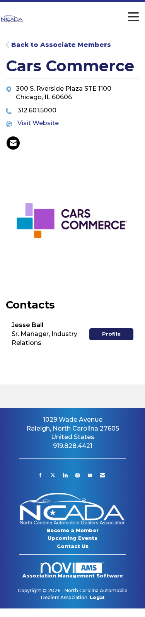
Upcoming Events (72, 538)
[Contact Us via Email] (102, 475)
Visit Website (38, 123)
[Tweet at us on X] (52, 475)
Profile (111, 334)
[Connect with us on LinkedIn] (65, 475)
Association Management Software (72, 576)
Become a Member (72, 530)
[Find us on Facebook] (40, 475)
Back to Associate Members (60, 44)
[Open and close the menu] (83, 17)
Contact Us (73, 546)
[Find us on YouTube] (89, 475)
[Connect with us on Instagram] (77, 475)
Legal (97, 597)
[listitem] (13, 143)
